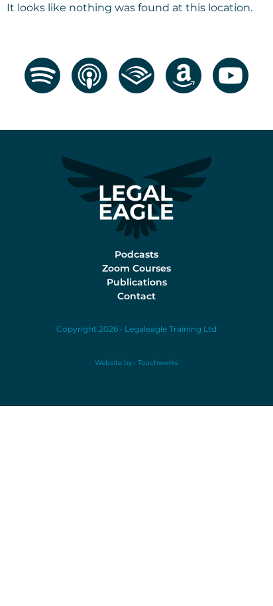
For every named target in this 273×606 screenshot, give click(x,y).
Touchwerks (157, 362)
